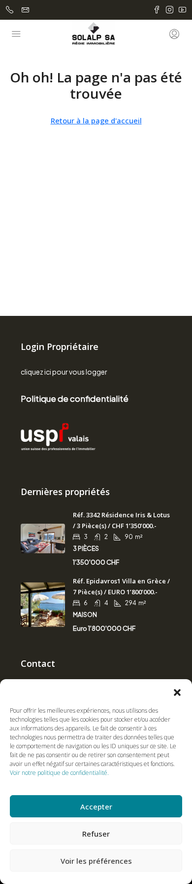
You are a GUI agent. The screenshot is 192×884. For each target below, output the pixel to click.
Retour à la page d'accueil (96, 120)
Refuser (96, 834)
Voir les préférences (96, 861)
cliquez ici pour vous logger (64, 371)
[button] (177, 691)
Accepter (96, 806)
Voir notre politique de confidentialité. (59, 773)
